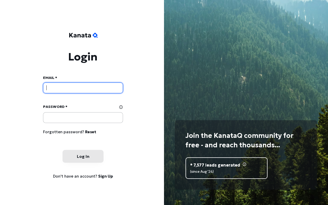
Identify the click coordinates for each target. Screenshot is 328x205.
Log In (83, 156)
